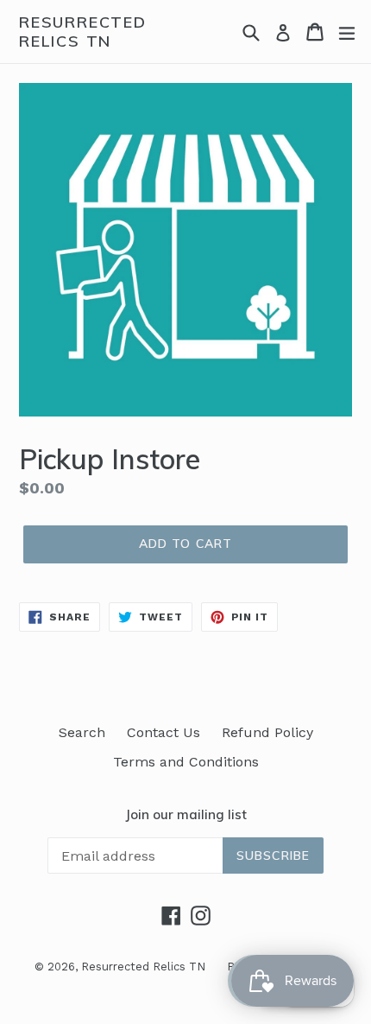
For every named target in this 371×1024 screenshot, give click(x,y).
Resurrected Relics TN (83, 31)
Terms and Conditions (186, 762)
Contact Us (163, 732)
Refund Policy (267, 732)
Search (82, 732)
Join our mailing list (186, 815)
